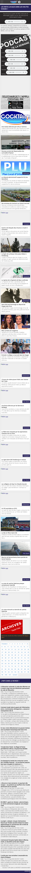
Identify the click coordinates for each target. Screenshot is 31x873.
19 (5, 649)
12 (11, 647)
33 (21, 652)
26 (28, 649)
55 (5, 661)
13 (14, 647)
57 (12, 661)
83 (9, 669)
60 (21, 661)
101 (10, 675)
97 (25, 672)
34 (25, 652)
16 (24, 647)
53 (28, 658)
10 (5, 647)
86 (18, 669)
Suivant (15, 675)
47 (9, 658)
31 (15, 652)
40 (15, 655)
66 (12, 663)
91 (5, 672)
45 (2, 658)
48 (12, 658)
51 (21, 658)
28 (5, 652)
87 (21, 669)
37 (5, 655)
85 (15, 669)
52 (25, 658)
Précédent (5, 644)
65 (9, 663)
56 (9, 661)
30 (12, 652)
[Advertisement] (11, 86)
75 (12, 666)
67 (15, 663)
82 (5, 669)
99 (2, 675)
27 (2, 652)
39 (12, 655)
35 (28, 652)
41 (18, 655)
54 (2, 661)
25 (25, 649)
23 (18, 649)
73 (5, 666)
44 (28, 655)
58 (15, 661)
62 (28, 661)
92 (9, 672)
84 (12, 669)
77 (18, 666)
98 (28, 672)
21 (12, 649)
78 (21, 666)
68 (18, 663)
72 (2, 666)
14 (18, 647)
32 (18, 652)
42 (21, 655)
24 (21, 649)
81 (2, 669)
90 (2, 672)
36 (2, 655)
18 (2, 649)
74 (9, 666)
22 (15, 649)
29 (9, 652)
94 (15, 672)
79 (25, 666)
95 (18, 672)
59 (18, 661)
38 (9, 655)
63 (2, 663)
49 (15, 658)
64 (5, 663)
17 (27, 647)
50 (18, 658)
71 (28, 663)
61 (25, 661)
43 (25, 655)
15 (21, 647)
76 (15, 666)
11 (8, 647)
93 (12, 672)
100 (6, 675)
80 (28, 666)
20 (9, 649)
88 (25, 669)
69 (21, 663)
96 (21, 672)
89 (28, 669)
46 (5, 658)
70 (25, 663)
